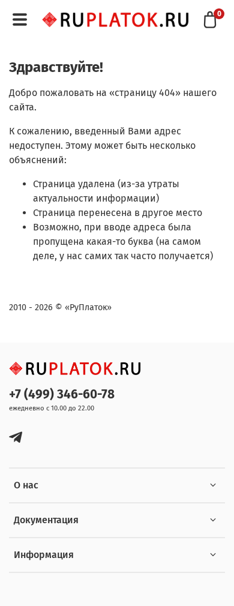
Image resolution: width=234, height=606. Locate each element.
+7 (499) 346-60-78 (62, 394)
